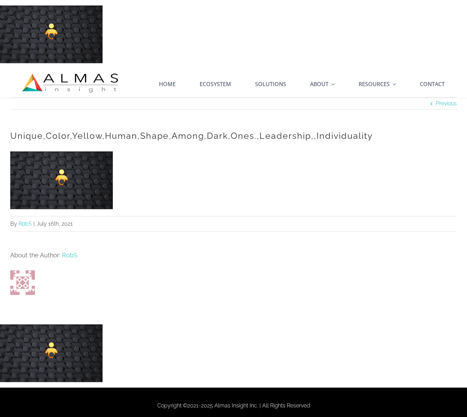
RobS (25, 223)
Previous (446, 103)
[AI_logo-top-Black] (70, 74)
